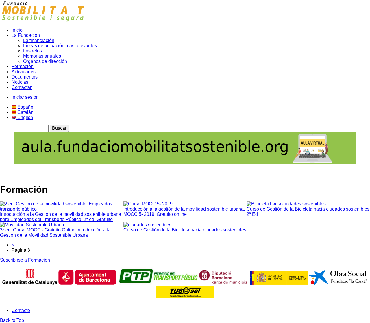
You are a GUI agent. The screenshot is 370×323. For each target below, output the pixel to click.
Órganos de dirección (45, 61)
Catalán (25, 112)
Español (25, 107)
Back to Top (12, 320)
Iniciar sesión (25, 97)
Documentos (25, 76)
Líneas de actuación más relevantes (60, 45)
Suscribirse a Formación (25, 260)
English (24, 117)
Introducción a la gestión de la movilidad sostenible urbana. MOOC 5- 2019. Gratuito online (184, 212)
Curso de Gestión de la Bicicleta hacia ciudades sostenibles (184, 229)
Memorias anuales (42, 56)
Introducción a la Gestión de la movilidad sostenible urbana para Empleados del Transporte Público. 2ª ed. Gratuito (60, 217)
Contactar (22, 87)
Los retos (32, 50)
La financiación (38, 40)
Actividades (24, 71)
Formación (23, 66)
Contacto (21, 310)
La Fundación (26, 35)
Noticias (20, 82)
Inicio (17, 30)
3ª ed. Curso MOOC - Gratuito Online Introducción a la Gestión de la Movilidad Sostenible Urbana (55, 232)
